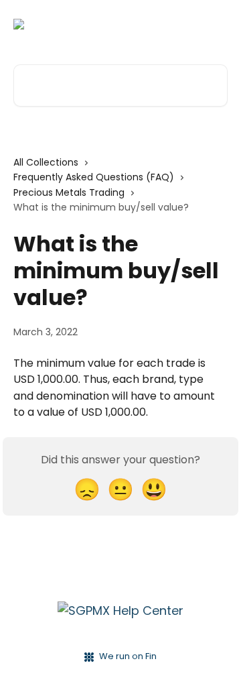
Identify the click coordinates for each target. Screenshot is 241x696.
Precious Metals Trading (69, 192)
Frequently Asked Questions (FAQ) (93, 177)
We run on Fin (128, 656)
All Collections (45, 162)
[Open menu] (216, 24)
